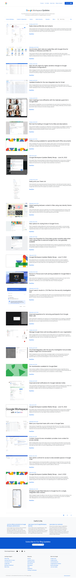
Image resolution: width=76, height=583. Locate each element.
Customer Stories (31, 560)
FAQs (29, 566)
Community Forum (8, 561)
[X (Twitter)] (19, 551)
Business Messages (54, 565)
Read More (31, 33)
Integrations (30, 568)
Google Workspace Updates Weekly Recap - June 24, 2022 (48, 157)
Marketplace (30, 565)
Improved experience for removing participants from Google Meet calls (48, 315)
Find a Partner (30, 563)
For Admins (47, 3)
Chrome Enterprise (54, 561)
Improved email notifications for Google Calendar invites (47, 383)
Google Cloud (53, 558)
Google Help (7, 563)
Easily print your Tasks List (37, 181)
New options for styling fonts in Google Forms (44, 224)
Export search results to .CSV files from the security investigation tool (50, 291)
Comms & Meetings (10, 19)
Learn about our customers (56, 524)
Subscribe (69, 3)
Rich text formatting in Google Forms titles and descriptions (48, 124)
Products (42, 3)
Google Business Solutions (56, 563)
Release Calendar (59, 3)
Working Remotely (31, 561)
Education (48, 19)
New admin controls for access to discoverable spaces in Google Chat (50, 458)
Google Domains (54, 560)
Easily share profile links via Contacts (41, 26)
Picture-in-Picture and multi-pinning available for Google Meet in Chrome (50, 274)
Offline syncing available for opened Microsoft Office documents (50, 141)
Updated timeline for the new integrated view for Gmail (46, 82)
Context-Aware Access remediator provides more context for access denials (49, 439)
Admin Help (6, 558)
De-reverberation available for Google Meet (43, 366)
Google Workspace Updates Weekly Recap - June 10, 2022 (48, 407)
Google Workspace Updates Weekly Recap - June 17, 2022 (48, 257)
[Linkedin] (22, 551)
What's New (6, 566)
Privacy (28, 575)
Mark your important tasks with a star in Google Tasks (46, 423)
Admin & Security (39, 19)
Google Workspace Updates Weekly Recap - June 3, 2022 (47, 474)
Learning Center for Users (9, 560)
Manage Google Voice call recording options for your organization (50, 332)
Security (29, 558)
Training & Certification (32, 570)
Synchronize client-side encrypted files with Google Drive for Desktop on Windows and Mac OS (48, 50)
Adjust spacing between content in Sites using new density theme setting (50, 206)
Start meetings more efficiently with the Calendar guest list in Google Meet (49, 101)
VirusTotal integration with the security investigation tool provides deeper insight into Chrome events (50, 350)
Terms (30, 575)
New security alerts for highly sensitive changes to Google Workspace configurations (48, 66)
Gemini (31, 19)
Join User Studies (54, 566)
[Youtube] (17, 551)
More (54, 19)
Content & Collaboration (22, 19)
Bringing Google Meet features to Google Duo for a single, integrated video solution (47, 491)
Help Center (52, 3)
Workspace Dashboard (8, 565)
